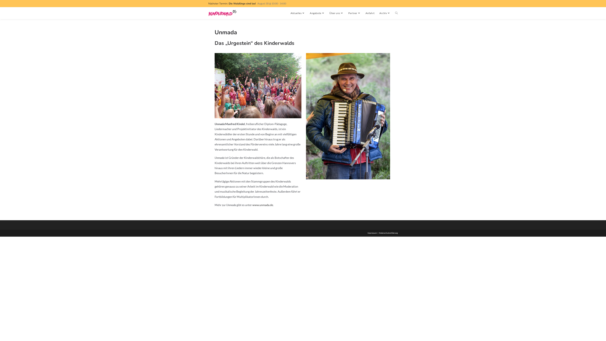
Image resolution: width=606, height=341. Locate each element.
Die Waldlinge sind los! (242, 3)
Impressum (372, 233)
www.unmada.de (262, 205)
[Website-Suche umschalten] (396, 13)
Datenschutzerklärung (388, 233)
